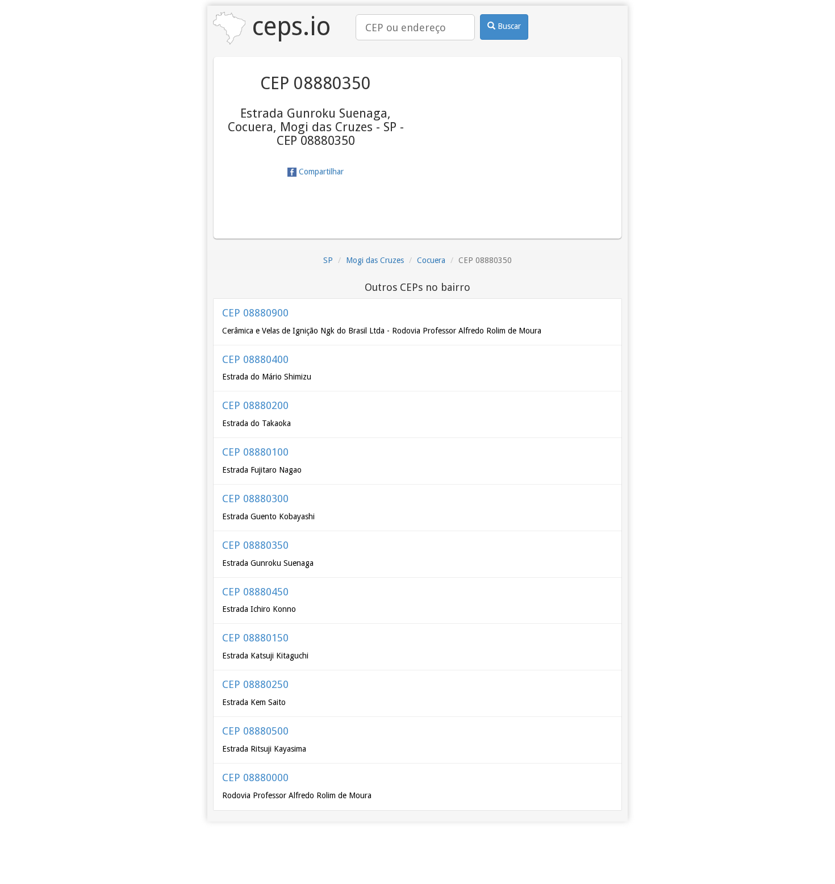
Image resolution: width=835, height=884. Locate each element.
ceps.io (288, 26)
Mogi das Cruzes (375, 260)
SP (328, 260)
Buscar (508, 26)
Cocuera (431, 260)
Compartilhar (320, 171)
